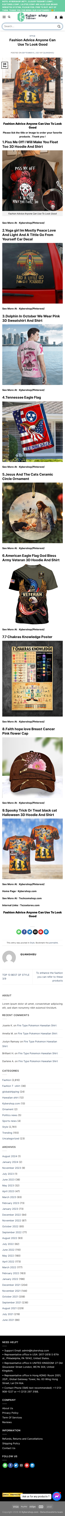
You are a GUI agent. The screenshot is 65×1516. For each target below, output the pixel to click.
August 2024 (9, 1156)
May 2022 (8, 1255)
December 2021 (11, 1284)
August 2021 (9, 1308)
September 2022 (12, 1232)
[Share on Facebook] (24, 931)
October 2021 (10, 1296)
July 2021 (7, 1314)
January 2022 (10, 1278)
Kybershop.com (27, 891)
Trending (7, 1132)
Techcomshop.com (30, 898)
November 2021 (11, 1290)
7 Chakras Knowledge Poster (28, 637)
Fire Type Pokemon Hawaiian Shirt (37, 1025)
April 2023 (8, 1191)
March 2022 (9, 1267)
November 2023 (11, 1167)
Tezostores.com (30, 905)
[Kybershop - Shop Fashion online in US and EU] (32, 17)
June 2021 (8, 1319)
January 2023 (10, 1208)
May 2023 (8, 1185)
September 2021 (11, 1302)
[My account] (56, 17)
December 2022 (11, 1214)
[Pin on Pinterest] (40, 931)
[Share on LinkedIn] (46, 931)
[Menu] (4, 17)
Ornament (7, 1109)
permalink (53, 943)
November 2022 (11, 1220)
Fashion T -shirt (11, 1085)
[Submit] (59, 26)
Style (32, 36)
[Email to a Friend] (35, 931)
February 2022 (10, 1273)
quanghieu (48, 53)
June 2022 (8, 1249)
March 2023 (9, 1197)
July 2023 (8, 1173)
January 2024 (10, 1161)
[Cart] (61, 17)
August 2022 (9, 1238)
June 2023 (8, 1179)
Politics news (9, 1115)
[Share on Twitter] (29, 931)
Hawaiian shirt (10, 1097)
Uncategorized (10, 1138)
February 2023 (10, 1203)
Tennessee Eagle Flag (23, 397)
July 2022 (8, 1243)
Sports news (9, 1120)
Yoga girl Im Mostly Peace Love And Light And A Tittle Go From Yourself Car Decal (29, 234)
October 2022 (10, 1226)
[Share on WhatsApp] (18, 931)
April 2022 (8, 1261)
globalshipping (10, 1091)
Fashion (6, 1079)
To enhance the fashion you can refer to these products (49, 976)
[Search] (9, 17)
